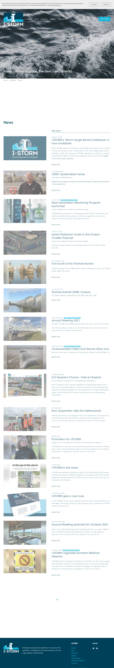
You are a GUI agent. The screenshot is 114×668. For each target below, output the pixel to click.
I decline (106, 4)
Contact (74, 663)
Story (73, 650)
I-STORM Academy (78, 660)
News (20, 80)
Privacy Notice (56, 5)
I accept (94, 4)
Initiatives (13, 80)
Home (6, 80)
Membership (75, 658)
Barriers (74, 655)
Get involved (104, 19)
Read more (56, 164)
